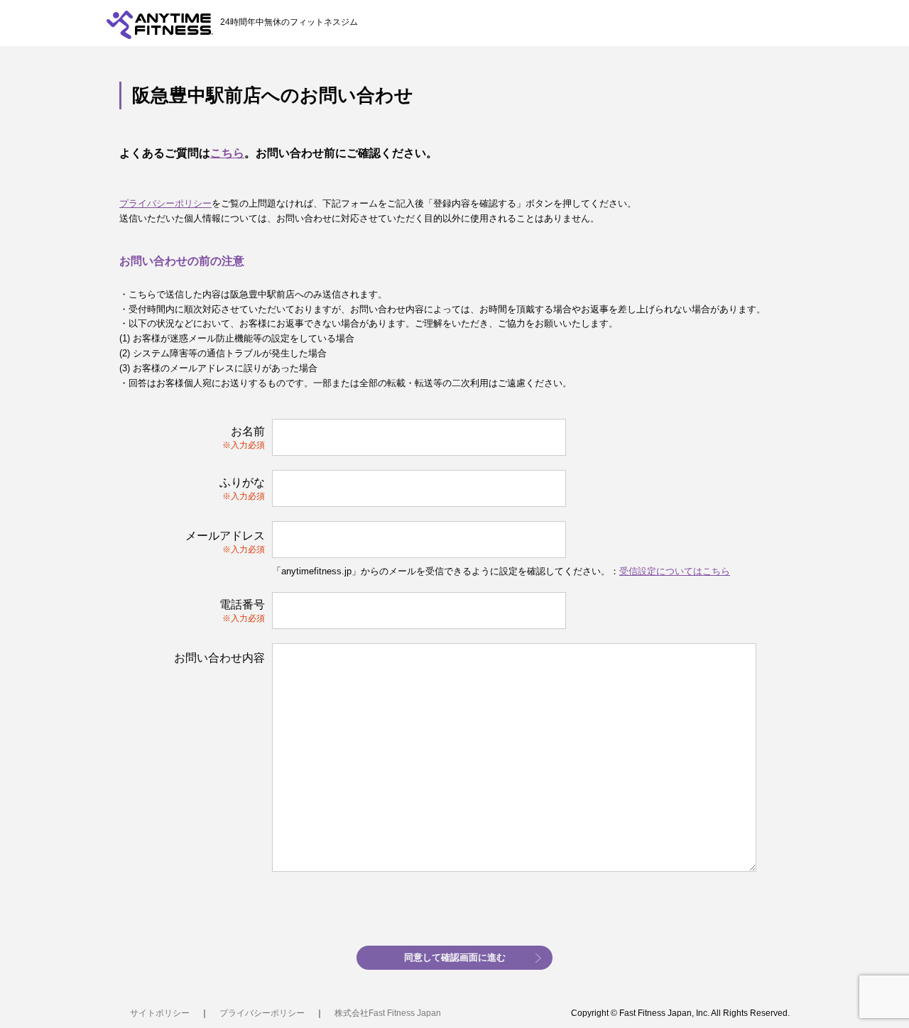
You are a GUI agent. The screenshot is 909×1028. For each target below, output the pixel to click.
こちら (227, 153)
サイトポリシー (160, 1013)
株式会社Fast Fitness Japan (387, 1013)
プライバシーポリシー (165, 203)
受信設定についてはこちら (674, 571)
